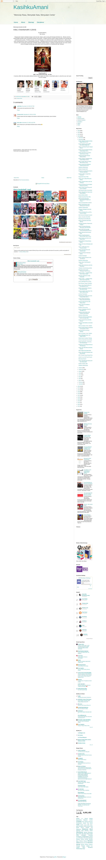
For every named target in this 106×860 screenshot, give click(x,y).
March (80, 380)
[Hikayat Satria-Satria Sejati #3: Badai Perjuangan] (47, 239)
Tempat (78, 846)
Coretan (79, 821)
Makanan (78, 829)
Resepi (91, 837)
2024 (79, 134)
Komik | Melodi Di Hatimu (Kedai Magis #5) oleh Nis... (85, 141)
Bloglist (91, 818)
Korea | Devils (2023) (83, 195)
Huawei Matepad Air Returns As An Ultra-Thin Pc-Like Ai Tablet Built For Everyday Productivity (84, 768)
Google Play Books (88, 823)
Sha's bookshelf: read (22, 189)
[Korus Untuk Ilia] (63, 201)
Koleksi (85, 826)
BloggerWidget (89, 638)
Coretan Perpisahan (83, 294)
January (80, 384)
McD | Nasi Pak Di (82, 358)
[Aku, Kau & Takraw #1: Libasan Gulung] (40, 201)
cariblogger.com (81, 732)
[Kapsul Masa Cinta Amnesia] (63, 213)
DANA (79, 660)
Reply (18, 110)
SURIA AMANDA (81, 750)
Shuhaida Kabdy (81, 785)
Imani (81, 824)
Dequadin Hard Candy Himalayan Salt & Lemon (84, 270)
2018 (79, 393)
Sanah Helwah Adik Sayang (83, 786)
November (81, 139)
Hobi (77, 824)
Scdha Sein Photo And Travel (84, 803)
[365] (32, 200)
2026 (79, 130)
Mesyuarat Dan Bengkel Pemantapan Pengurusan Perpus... (85, 199)
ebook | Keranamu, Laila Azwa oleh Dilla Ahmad (85, 342)
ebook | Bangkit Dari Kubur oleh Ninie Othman (85, 193)
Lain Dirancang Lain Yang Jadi (83, 751)
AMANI (78, 123)
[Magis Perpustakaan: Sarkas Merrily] (17, 227)
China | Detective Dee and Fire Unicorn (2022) (85, 213)
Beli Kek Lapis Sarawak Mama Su (84, 705)
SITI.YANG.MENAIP (82, 800)
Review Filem (19, 98)
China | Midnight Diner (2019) (85, 281)
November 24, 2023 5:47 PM (30, 114)
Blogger (64, 857)
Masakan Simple (89, 830)
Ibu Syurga (80, 735)
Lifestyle (87, 827)
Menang (85, 832)
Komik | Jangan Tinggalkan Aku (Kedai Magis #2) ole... (85, 159)
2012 (79, 404)
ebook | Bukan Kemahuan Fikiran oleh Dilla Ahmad (84, 299)
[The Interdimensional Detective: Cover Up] (47, 226)
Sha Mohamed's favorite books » (65, 242)
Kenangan (81, 826)
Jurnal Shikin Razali (82, 772)
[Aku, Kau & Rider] (55, 238)
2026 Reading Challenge (84, 578)
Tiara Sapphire (81, 724)
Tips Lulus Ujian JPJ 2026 (83, 708)
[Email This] (35, 96)
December (81, 137)
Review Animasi (84, 839)
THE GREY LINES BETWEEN (84, 719)
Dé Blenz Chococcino (83, 307)
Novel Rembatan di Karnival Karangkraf (88, 483)
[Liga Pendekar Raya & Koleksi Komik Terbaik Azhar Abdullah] (17, 238)
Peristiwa (81, 837)
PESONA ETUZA (81, 743)
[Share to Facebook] (39, 96)
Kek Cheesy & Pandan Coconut (85, 215)
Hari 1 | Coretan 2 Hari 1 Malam (85, 333)
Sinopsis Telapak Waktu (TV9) (83, 725)
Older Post (69, 177)
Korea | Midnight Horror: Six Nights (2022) (84, 336)
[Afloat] (25, 227)
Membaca (79, 832)
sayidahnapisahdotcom (83, 707)
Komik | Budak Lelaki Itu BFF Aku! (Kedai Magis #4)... (85, 144)
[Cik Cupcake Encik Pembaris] (40, 225)
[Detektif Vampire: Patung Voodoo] (40, 240)
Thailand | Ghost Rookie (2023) (85, 268)
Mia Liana (80, 704)
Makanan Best (87, 829)
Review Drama (83, 841)
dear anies (19, 122)
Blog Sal (80, 679)
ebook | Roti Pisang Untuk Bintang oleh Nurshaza (84, 205)
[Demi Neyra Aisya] (47, 213)
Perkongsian (86, 837)
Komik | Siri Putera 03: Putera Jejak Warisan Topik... (85, 153)
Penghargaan (85, 836)
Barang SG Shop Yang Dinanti (87, 459)
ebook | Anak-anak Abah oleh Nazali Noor (85, 239)
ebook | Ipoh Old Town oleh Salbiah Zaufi (84, 250)
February (81, 382)
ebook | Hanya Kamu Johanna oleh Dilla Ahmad (85, 289)
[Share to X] (38, 96)
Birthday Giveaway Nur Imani (88, 424)
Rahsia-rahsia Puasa (21, 271)
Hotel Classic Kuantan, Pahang (85, 338)
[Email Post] (32, 96)
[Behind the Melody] (17, 214)
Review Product (84, 844)
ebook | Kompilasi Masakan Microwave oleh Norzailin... (85, 227)
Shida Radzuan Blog (82, 688)
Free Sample (85, 821)
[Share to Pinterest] (41, 96)
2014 (79, 400)
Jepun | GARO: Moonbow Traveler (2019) (84, 247)
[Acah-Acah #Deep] (25, 201)
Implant (85, 824)
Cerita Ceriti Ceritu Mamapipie (84, 672)
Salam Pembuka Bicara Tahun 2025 (84, 793)
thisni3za (85, 634)
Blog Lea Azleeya (82, 766)
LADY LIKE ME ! (81, 684)
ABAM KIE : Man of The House (84, 699)
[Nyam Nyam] (63, 235)
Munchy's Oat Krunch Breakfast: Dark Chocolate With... (85, 317)
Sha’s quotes (17, 247)
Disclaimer (40, 22)
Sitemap (31, 22)
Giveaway (90, 821)
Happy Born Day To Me (83, 176)
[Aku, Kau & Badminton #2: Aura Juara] (55, 201)
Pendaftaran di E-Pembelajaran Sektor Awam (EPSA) (87, 471)
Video (83, 847)
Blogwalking (78, 820)
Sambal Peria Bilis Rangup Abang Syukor (84, 156)
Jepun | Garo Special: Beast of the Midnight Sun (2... (85, 286)
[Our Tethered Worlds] (25, 238)
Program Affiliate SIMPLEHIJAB (87, 436)
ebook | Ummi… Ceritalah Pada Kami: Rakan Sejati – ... (85, 273)
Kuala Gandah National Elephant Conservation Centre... (86, 328)
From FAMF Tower (82, 781)
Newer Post (16, 177)
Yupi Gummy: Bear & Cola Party (85, 190)
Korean (88, 826)
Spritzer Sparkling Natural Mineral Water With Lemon (85, 236)
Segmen (91, 844)
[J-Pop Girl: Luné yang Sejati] (25, 214)
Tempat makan (85, 846)
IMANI (78, 124)
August (80, 371)
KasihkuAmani (30, 7)
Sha (82, 580)
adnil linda (19, 106)
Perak (77, 837)
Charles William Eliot (23, 251)
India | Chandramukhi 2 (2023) (85, 202)
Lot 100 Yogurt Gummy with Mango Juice (84, 302)
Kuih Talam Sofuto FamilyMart (83, 790)
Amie (83, 625)
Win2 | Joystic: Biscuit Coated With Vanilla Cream (85, 162)
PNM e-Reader (81, 835)
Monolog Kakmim (82, 664)
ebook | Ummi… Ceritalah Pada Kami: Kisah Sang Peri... (85, 279)
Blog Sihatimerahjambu (83, 651)
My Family (78, 833)
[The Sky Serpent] (32, 226)
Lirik (92, 827)
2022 (79, 386)
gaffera (55, 857)
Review (78, 839)
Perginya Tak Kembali (86, 413)
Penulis (91, 836)
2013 (79, 402)
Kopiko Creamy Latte (83, 363)
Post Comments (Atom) (24, 180)
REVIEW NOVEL (81, 118)
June (80, 374)
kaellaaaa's (80, 710)
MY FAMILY (79, 121)
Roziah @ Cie (85, 607)
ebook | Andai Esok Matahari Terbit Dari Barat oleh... (85, 165)
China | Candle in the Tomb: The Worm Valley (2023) (85, 292)
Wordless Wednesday (83, 167)
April (80, 378)
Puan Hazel (84, 612)
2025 (79, 132)
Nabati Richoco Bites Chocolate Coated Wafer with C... (85, 296)
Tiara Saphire (81, 668)
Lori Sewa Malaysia (82, 737)
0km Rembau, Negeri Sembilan (85, 283)
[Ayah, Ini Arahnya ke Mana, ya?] (40, 213)
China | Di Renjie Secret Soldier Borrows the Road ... (85, 185)
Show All (91, 727)
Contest (91, 820)
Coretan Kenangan (83, 255)
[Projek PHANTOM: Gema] (55, 215)
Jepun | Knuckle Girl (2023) (84, 217)
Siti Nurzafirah (81, 795)
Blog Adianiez (81, 792)
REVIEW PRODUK (81, 120)
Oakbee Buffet (89, 833)
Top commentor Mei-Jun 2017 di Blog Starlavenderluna (88, 494)
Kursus (82, 827)
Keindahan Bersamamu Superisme (84, 697)
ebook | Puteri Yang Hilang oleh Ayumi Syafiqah (85, 188)
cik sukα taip (80, 789)
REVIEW (79, 117)
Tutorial (77, 847)
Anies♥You (80, 655)
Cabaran (85, 820)
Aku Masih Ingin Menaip (82, 689)
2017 (79, 395)
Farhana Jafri (20, 114)
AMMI (79, 696)
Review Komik (83, 842)
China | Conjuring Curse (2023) (85, 339)
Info (88, 824)
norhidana (84, 621)
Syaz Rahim (84, 599)
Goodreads (79, 823)
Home (16, 22)
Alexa (82, 818)
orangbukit (80, 758)
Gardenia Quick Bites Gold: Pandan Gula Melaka (84, 313)
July (80, 373)
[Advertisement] (42, 164)
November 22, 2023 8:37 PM (28, 106)
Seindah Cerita (81, 753)
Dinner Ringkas (87, 514)
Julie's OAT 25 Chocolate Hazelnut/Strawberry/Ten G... (85, 230)
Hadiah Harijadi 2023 (83, 169)
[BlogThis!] (36, 96)
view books (90, 588)
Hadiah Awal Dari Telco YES (85, 196)
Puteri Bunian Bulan (21, 262)
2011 (79, 406)
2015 (79, 399)
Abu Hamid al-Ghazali (22, 272)
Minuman (90, 832)
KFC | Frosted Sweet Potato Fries (85, 355)
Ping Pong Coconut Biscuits (84, 218)
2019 (79, 391)
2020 (79, 390)
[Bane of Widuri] (63, 226)
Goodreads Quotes (67, 254)
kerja (83, 848)
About (23, 22)
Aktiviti (77, 818)
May (80, 376)
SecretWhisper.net (82, 715)
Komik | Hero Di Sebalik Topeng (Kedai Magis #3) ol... (85, 150)
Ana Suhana (80, 761)
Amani (86, 818)
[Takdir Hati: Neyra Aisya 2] (32, 213)
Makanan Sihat (79, 830)
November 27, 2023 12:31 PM (28, 122)
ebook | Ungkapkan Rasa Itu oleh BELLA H (85, 310)
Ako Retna (84, 616)
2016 (79, 397)
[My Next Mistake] (32, 239)
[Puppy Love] (55, 227)
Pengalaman (79, 836)
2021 (79, 388)
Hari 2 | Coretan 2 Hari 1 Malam (85, 325)
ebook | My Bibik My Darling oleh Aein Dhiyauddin (85, 361)
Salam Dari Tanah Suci (82, 801)
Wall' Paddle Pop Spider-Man (85, 350)
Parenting (90, 835)
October (80, 367)
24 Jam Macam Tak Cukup (83, 665)
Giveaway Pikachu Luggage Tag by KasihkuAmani (88, 448)
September (81, 369)
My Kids (84, 833)
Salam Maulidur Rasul (82, 759)
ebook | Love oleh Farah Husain (85, 357)
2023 (79, 136)
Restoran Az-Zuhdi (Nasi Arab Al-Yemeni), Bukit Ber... (85, 171)
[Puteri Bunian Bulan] (17, 202)
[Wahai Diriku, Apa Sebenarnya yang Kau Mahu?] (47, 201)
